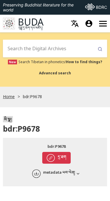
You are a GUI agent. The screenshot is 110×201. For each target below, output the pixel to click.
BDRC (96, 7)
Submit (100, 49)
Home (9, 96)
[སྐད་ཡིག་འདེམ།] (75, 23)
